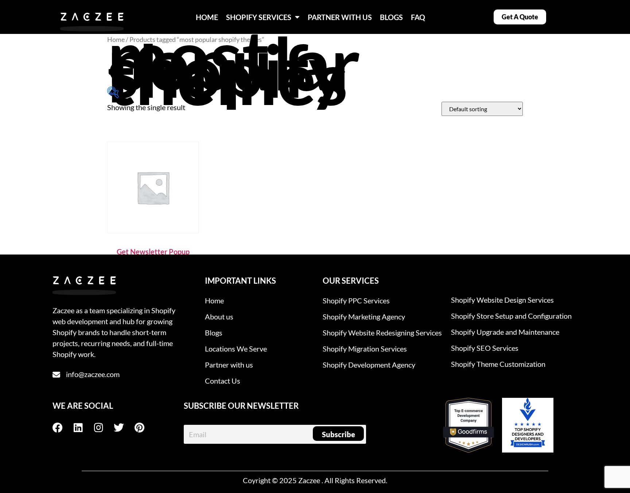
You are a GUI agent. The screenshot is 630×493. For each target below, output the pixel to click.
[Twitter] (124, 428)
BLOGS (391, 17)
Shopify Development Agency (369, 364)
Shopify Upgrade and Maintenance (505, 331)
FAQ (418, 17)
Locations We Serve (236, 348)
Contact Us (222, 380)
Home (116, 39)
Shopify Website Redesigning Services (382, 332)
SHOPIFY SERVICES (258, 17)
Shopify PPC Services (356, 300)
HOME (207, 17)
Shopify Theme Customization (498, 364)
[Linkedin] (83, 428)
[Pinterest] (144, 428)
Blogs (213, 332)
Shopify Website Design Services (502, 299)
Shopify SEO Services (484, 347)
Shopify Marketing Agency (364, 316)
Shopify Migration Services (365, 348)
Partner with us (229, 364)
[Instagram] (103, 428)
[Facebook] (62, 428)
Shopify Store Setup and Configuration (511, 315)
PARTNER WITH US (340, 17)
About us (219, 316)
